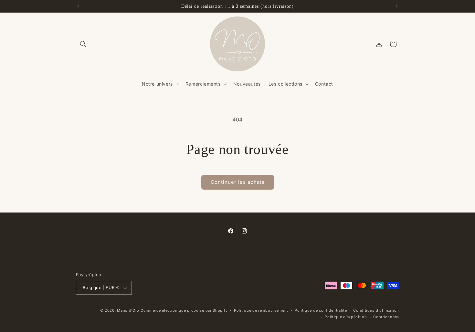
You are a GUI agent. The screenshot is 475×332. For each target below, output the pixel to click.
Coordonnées (386, 317)
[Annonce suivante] (397, 6)
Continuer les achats (238, 182)
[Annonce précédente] (78, 6)
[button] (83, 44)
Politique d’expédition (346, 317)
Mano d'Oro (128, 310)
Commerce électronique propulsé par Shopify (184, 310)
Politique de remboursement (261, 310)
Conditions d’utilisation (376, 310)
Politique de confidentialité (321, 310)
